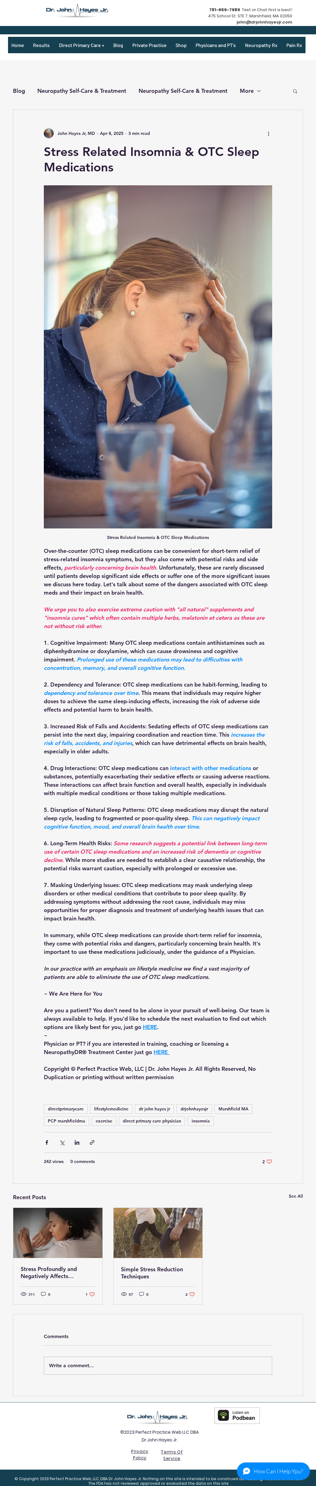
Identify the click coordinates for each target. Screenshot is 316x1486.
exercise (104, 1121)
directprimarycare (66, 1109)
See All (296, 1196)
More (247, 90)
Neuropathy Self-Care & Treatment (81, 90)
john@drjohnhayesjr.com (264, 22)
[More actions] (268, 133)
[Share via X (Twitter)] (62, 1142)
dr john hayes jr (154, 1109)
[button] (295, 90)
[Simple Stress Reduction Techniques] (158, 1233)
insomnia (201, 1121)
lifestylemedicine (111, 1109)
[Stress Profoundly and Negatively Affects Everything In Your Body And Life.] (57, 1233)
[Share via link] (92, 1142)
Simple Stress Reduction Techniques (152, 1273)
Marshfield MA (233, 1109)
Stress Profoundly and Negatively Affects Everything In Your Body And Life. (57, 1272)
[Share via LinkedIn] (77, 1142)
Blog (19, 90)
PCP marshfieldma (66, 1121)
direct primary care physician (152, 1121)
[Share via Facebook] (47, 1142)
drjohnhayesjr (194, 1109)
